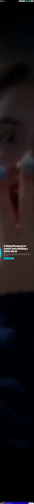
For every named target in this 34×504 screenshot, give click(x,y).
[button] (1, 1)
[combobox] (31, 503)
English (31, 503)
